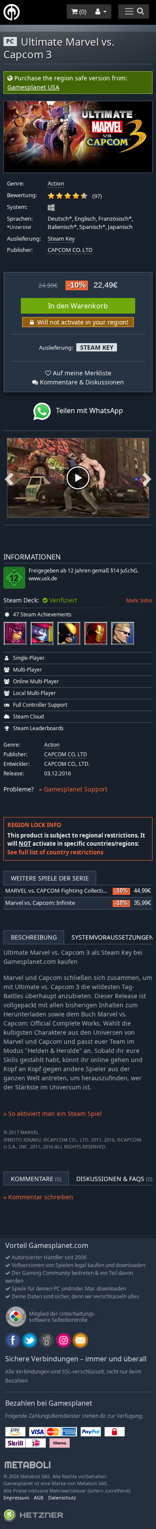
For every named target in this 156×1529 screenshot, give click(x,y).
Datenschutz (62, 1497)
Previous (9, 477)
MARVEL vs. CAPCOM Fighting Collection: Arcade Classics (78, 890)
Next (146, 477)
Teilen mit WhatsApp (87, 410)
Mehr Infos (139, 600)
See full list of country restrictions (55, 852)
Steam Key (61, 238)
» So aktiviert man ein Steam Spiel (52, 1113)
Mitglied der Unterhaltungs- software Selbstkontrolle (62, 1317)
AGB (38, 1497)
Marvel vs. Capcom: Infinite (40, 903)
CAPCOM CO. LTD (70, 250)
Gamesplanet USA (33, 87)
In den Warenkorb (78, 306)
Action (56, 183)
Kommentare (36, 1179)
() (82, 11)
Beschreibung (34, 937)
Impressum (16, 1497)
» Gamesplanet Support (73, 789)
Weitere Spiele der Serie (50, 878)
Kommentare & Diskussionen (81, 382)
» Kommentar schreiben (38, 1197)
